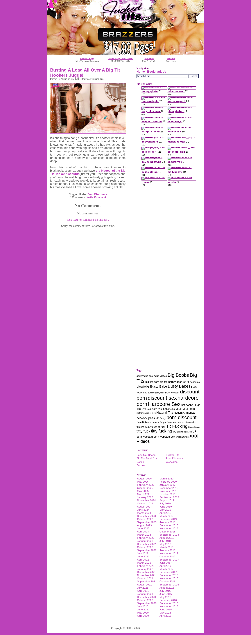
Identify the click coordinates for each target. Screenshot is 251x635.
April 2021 (143, 590)
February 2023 (145, 537)
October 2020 (145, 600)
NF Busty (161, 418)
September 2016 (169, 584)
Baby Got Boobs (146, 454)
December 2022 (146, 544)
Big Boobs (178, 375)
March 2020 (166, 478)
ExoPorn (171, 58)
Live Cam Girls (149, 409)
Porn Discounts (97, 194)
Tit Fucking (176, 426)
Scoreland (171, 422)
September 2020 (147, 603)
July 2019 (165, 503)
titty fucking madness (182, 432)
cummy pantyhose (156, 393)
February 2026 (145, 484)
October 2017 (167, 556)
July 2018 (165, 540)
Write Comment (96, 197)
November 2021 (146, 575)
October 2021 (145, 578)
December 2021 (146, 572)
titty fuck (143, 431)
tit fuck (161, 427)
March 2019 (166, 515)
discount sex (162, 398)
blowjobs (143, 386)
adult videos (160, 376)
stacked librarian (185, 422)
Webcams (172, 461)
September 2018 (169, 534)
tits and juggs (194, 427)
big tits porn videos (171, 381)
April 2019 (165, 512)
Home (141, 71)
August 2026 (144, 478)
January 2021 (145, 593)
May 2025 (143, 491)
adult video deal (145, 376)
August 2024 (144, 506)
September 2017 (169, 559)
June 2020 (143, 609)
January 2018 (167, 550)
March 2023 (144, 534)
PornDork (149, 58)
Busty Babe (158, 386)
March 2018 (166, 547)
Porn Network (144, 422)
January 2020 (167, 484)
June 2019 (165, 506)
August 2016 (166, 587)
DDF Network (172, 392)
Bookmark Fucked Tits (92, 79)
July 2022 (142, 553)
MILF (178, 408)
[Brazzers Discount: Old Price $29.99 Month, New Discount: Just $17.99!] (125, 54)
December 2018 (168, 525)
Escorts (141, 465)
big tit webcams (191, 382)
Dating (140, 461)
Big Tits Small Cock (148, 458)
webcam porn (151, 436)
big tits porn (152, 381)
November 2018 (168, 528)
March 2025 (144, 494)
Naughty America (184, 412)
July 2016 (165, 590)
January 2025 (145, 497)
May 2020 (143, 612)
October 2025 (145, 487)
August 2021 (144, 584)
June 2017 (165, 562)
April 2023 (143, 531)
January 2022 (145, 569)
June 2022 (143, 556)
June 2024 (143, 509)
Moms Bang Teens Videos (120, 58)
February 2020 (168, 481)
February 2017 (168, 572)
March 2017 (166, 569)
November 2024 (146, 500)
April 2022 (143, 559)
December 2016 (168, 575)
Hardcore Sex (164, 404)
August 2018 (166, 537)
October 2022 (145, 547)
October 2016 (167, 581)
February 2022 (145, 565)
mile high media (166, 409)
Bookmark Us (156, 71)
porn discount (181, 417)
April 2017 (165, 565)
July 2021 (142, 587)
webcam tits (182, 436)
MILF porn (188, 408)
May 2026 (143, 481)
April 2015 (165, 615)
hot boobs (187, 405)
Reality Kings (159, 422)
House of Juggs (87, 58)
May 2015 (165, 612)
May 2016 (165, 597)
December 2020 (146, 597)
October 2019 (167, 494)
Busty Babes (179, 386)
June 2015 (165, 609)
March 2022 (144, 562)
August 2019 (166, 500)
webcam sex (167, 436)
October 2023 (145, 519)
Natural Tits (164, 412)
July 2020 (142, 606)
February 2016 (168, 600)
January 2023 (145, 540)
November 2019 (168, 491)
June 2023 (143, 528)
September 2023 (147, 522)
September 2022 (147, 550)
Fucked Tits (172, 454)
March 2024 (144, 512)
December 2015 (168, 603)
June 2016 (165, 593)
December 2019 (168, 487)
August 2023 (144, 525)
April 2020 (143, 615)
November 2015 (168, 606)
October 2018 (167, 531)
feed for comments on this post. (88, 219)
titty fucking (161, 431)
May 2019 (165, 509)
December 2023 (146, 515)
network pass (146, 418)
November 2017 (168, 553)
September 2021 (147, 581)
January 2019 (167, 522)
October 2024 (145, 503)
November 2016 (168, 578)
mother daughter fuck (146, 413)
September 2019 (169, 497)
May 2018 (165, 544)
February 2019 (168, 519)
